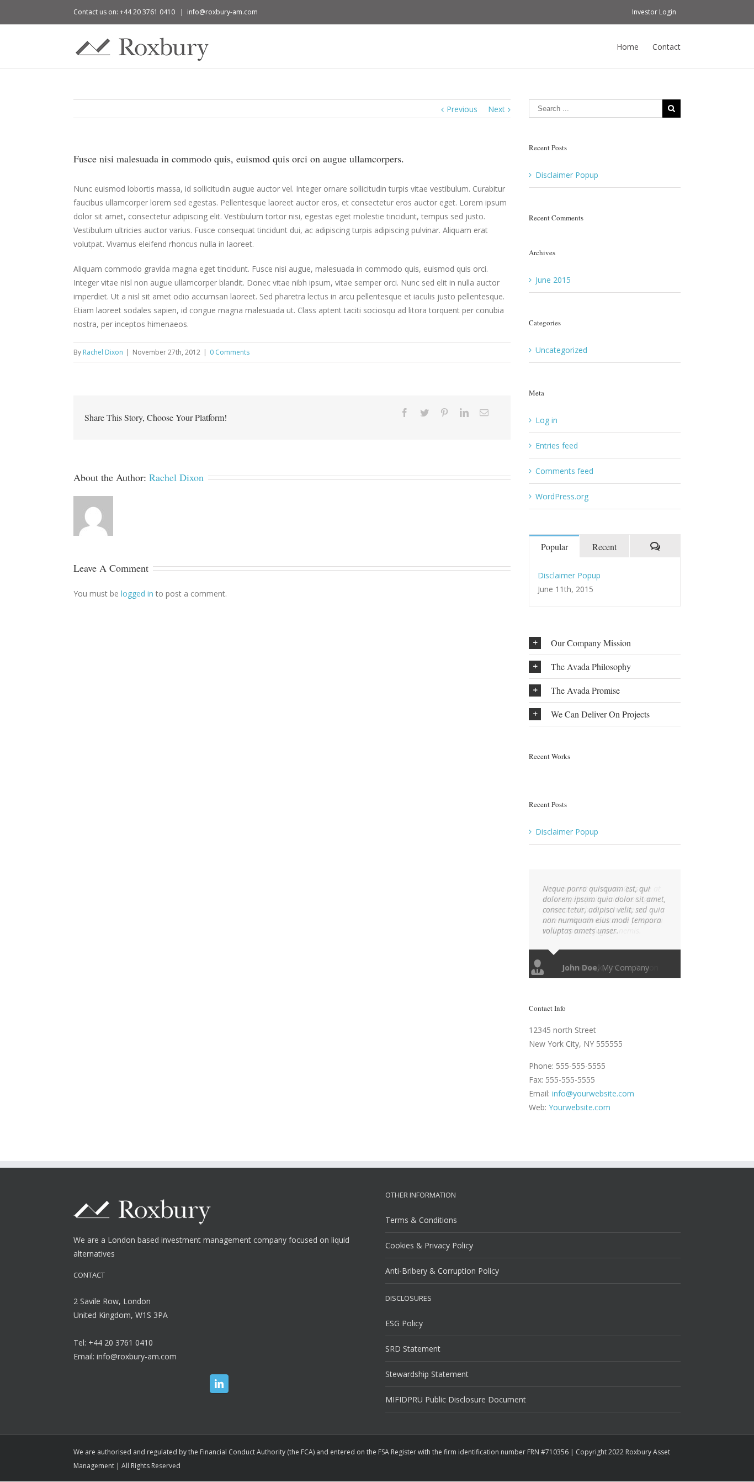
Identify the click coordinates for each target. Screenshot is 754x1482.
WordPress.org (561, 496)
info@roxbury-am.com (222, 12)
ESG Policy (404, 1323)
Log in (546, 420)
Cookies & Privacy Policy (429, 1245)
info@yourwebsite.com (593, 1093)
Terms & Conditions (421, 1220)
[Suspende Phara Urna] (533, 772)
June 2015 (553, 280)
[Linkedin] (464, 412)
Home (628, 46)
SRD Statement (412, 1348)
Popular (554, 546)
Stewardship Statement (427, 1374)
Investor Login (654, 12)
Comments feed (564, 471)
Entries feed (556, 445)
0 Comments (229, 352)
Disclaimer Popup (566, 175)
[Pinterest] (444, 412)
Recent (604, 546)
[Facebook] (404, 412)
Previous (462, 109)
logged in (137, 593)
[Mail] (484, 412)
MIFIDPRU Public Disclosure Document (455, 1399)
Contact (666, 46)
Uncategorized (561, 350)
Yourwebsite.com (579, 1107)
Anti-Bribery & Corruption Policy (442, 1270)
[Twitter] (424, 412)
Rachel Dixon (103, 352)
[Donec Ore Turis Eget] (530, 772)
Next (496, 109)
